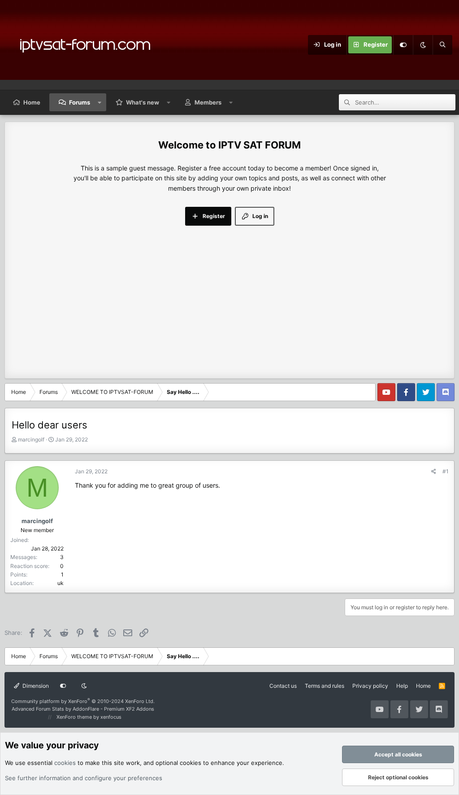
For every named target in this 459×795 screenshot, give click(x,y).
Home (31, 102)
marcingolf (31, 439)
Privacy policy (370, 685)
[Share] (433, 471)
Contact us (283, 685)
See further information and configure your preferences (83, 778)
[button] (99, 102)
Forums (79, 102)
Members (208, 102)
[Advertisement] (229, 293)
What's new (142, 102)
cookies (65, 762)
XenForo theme (74, 717)
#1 (445, 471)
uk (60, 583)
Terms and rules (324, 685)
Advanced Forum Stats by (83, 709)
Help (402, 685)
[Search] (442, 45)
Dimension (35, 685)
